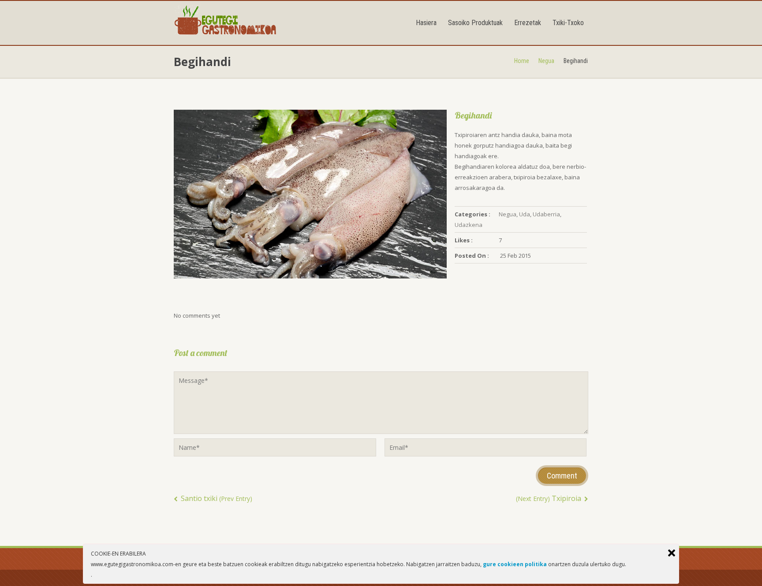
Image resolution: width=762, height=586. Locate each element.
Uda (524, 214)
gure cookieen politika (515, 564)
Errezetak (527, 23)
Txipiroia (549, 498)
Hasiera (426, 23)
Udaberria (546, 214)
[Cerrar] (671, 552)
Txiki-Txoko (568, 23)
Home (521, 60)
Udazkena (468, 225)
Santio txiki (215, 498)
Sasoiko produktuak (475, 23)
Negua (546, 60)
